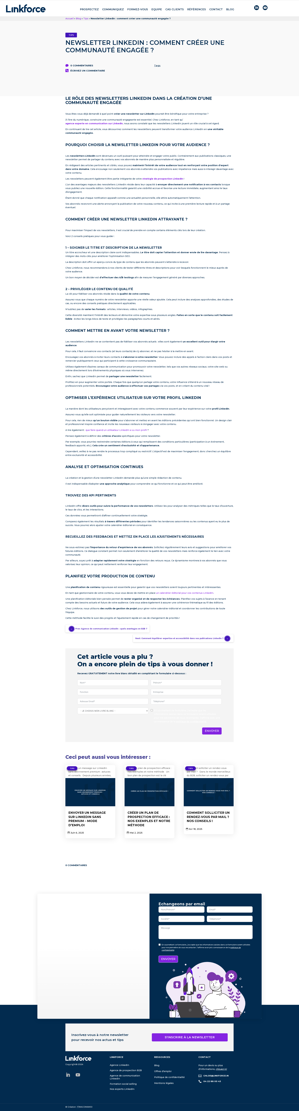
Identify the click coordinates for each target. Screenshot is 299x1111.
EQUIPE (156, 9)
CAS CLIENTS (174, 9)
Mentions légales (164, 1083)
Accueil (69, 18)
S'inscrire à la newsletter (190, 1037)
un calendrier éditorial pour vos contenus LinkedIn (184, 593)
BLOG (230, 9)
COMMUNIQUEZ (113, 9)
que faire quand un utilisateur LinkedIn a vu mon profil (116, 430)
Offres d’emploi (162, 1071)
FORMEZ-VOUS (137, 9)
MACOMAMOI (84, 1107)
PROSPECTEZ (89, 9)
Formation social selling (123, 1084)
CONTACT (216, 9)
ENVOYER (212, 731)
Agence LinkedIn (119, 1065)
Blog (78, 18)
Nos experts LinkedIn (122, 1089)
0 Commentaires (81, 65)
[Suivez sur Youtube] (78, 1075)
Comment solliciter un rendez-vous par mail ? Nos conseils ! (208, 817)
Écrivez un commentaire (87, 70)
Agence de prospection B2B (126, 1070)
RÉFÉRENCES (196, 9)
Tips (85, 18)
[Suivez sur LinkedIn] (68, 1075)
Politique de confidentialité (169, 1077)
